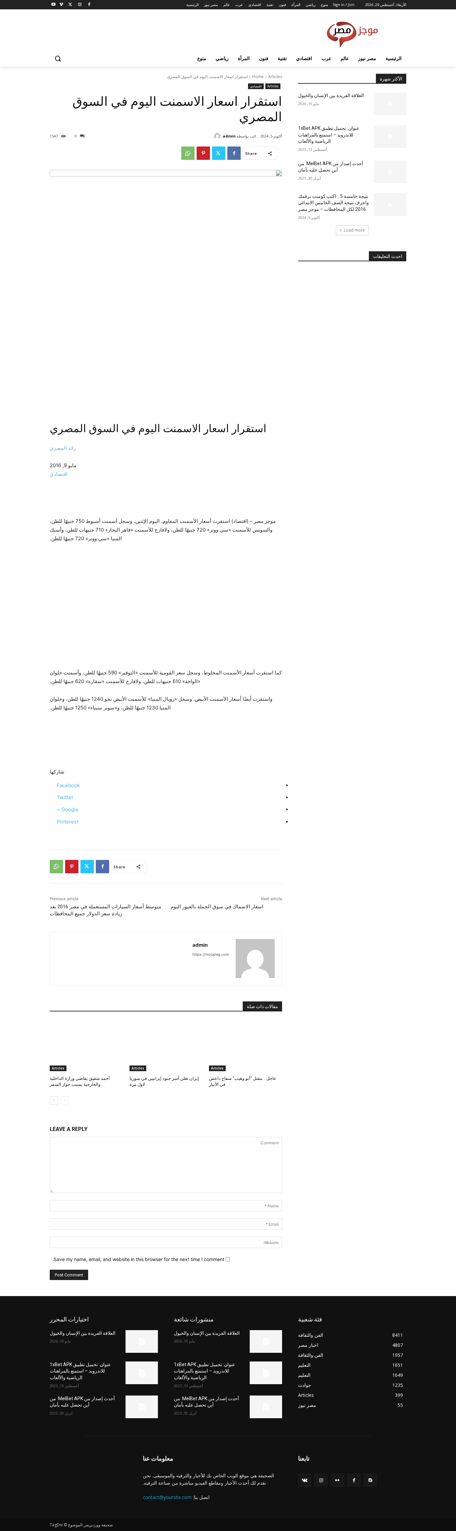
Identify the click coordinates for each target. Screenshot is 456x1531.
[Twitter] (70, 5)
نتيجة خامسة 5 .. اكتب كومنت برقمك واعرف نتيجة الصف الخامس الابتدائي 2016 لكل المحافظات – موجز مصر (333, 203)
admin (229, 135)
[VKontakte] (304, 1480)
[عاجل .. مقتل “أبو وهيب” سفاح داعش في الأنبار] (245, 1045)
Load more (354, 230)
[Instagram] (79, 5)
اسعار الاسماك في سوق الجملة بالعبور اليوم (217, 907)
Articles (275, 76)
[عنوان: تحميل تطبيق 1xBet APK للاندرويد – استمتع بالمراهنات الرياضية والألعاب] (390, 136)
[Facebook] (89, 5)
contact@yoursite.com (167, 1497)
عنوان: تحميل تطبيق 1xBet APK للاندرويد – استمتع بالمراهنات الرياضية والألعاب (328, 134)
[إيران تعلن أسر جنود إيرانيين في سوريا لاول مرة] (166, 1045)
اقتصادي (256, 86)
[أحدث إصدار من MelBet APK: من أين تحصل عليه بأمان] (390, 172)
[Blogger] (370, 1480)
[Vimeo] (61, 5)
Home (258, 76)
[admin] (218, 136)
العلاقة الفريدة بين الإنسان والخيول (331, 95)
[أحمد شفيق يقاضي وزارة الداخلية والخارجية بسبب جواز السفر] (86, 1045)
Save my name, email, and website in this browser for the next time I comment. (138, 1259)
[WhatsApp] (188, 153)
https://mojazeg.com (210, 954)
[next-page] (54, 1100)
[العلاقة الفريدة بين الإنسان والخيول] (390, 103)
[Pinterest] (203, 153)
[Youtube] (53, 5)
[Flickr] (337, 1480)
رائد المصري (63, 448)
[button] (58, 58)
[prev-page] (64, 1100)
